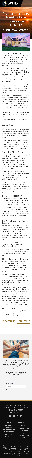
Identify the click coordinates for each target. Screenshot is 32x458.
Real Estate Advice (20, 30)
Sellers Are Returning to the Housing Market (8, 320)
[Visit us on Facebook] (10, 416)
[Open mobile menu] (28, 3)
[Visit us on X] (14, 416)
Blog (23, 425)
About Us (8, 437)
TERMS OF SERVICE (19, 450)
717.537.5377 (18, 410)
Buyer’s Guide (23, 431)
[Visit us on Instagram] (17, 416)
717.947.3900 (18, 412)
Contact (23, 437)
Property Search (9, 426)
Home (9, 423)
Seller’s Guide (23, 428)
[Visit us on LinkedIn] (21, 416)
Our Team (8, 434)
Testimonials (23, 423)
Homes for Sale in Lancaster (9, 430)
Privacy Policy (15, 453)
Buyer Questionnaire (23, 434)
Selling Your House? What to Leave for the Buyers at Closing (23, 321)
